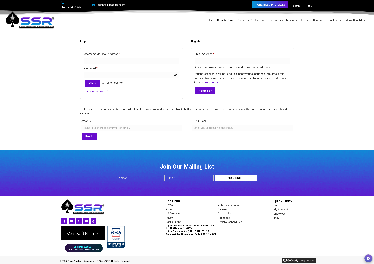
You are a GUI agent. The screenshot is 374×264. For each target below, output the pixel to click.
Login (296, 5)
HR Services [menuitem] (173, 213)
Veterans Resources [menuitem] (230, 205)
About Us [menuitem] (171, 209)
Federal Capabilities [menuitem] (230, 222)
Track (89, 136)
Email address (210, 54)
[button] (236, 178)
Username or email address (107, 54)
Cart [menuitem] (276, 205)
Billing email (199, 120)
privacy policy (209, 82)
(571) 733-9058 (71, 6)
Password (96, 68)
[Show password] (175, 75)
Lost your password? (95, 91)
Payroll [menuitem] (170, 217)
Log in (92, 83)
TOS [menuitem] (276, 217)
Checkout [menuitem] (279, 213)
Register (205, 90)
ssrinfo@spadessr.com (111, 4)
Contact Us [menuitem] (224, 213)
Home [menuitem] (169, 204)
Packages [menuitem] (224, 217)
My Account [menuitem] (280, 209)
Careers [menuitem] (223, 209)
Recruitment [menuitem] (173, 221)
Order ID (86, 120)
